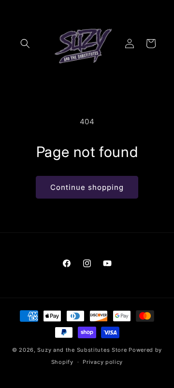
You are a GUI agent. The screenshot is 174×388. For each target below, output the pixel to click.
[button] (25, 43)
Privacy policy (103, 362)
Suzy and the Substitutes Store (82, 349)
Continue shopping (87, 187)
